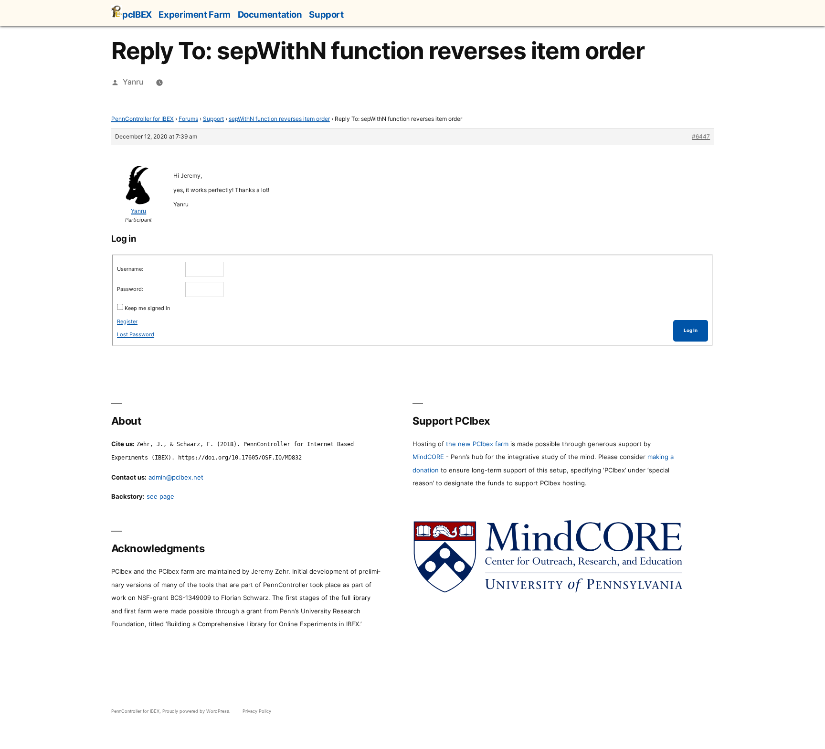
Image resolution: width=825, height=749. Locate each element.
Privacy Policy (257, 711)
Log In (691, 330)
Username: (130, 269)
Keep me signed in (147, 308)
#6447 (701, 136)
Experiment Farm (194, 14)
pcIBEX (137, 14)
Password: (130, 289)
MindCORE (428, 456)
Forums (188, 118)
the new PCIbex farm (477, 444)
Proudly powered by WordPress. (197, 711)
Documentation (270, 14)
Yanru (133, 81)
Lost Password (135, 334)
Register (127, 321)
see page (160, 496)
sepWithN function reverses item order (279, 118)
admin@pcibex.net (175, 477)
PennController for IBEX (142, 118)
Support (326, 14)
